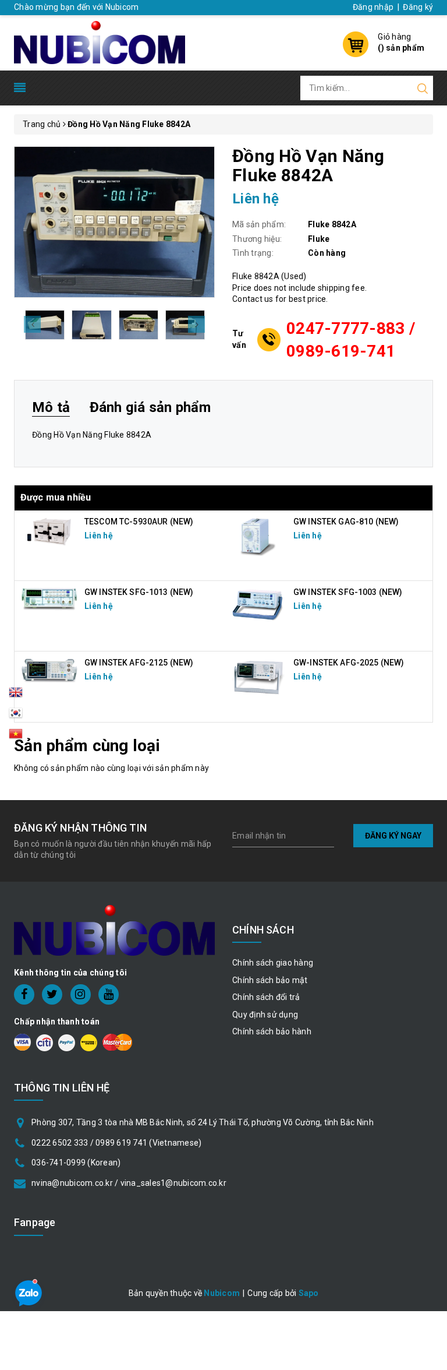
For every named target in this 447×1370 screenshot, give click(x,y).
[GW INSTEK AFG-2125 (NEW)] (49, 670)
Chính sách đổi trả (266, 997)
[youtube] (108, 994)
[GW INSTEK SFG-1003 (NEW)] (258, 604)
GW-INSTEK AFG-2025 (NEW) (348, 662)
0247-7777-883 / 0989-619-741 (350, 340)
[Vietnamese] (16, 716)
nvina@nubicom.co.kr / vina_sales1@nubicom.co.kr (128, 1183)
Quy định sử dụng (265, 1014)
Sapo (309, 1293)
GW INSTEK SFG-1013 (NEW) (138, 592)
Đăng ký (418, 7)
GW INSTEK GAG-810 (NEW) (346, 521)
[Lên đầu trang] (429, 950)
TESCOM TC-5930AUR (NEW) (138, 521)
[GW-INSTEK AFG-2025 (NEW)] (258, 676)
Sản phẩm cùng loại (87, 745)
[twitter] (52, 994)
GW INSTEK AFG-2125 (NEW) (138, 662)
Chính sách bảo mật (270, 980)
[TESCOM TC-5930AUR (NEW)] (49, 531)
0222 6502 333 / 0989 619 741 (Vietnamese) (116, 1142)
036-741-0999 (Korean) (75, 1162)
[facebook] (24, 994)
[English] (16, 695)
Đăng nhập (373, 7)
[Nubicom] (99, 41)
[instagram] (80, 994)
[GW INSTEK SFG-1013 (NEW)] (49, 598)
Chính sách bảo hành (271, 1031)
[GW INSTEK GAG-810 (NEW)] (258, 535)
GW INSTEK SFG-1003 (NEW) (347, 592)
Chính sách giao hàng (272, 962)
